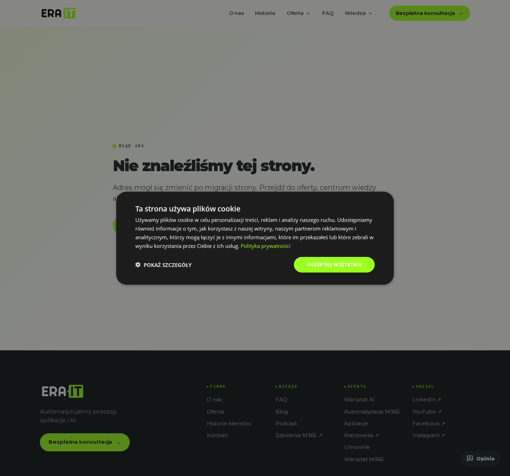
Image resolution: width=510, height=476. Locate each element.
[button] (163, 264)
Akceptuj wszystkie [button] (334, 264)
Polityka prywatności (265, 245)
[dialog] (255, 237)
